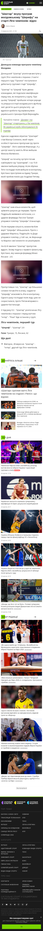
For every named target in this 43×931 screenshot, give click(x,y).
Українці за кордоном (10, 828)
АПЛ (23, 831)
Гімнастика (6, 864)
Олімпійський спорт (9, 867)
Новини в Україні (19, 9)
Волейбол (26, 828)
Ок (21, 927)
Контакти (5, 881)
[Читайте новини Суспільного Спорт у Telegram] (14, 904)
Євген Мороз (10, 26)
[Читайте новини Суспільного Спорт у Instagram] (22, 904)
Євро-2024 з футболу (9, 861)
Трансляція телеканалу (10, 818)
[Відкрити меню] (41, 3)
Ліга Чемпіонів (6, 9)
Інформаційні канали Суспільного (31, 891)
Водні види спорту (9, 871)
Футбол (29, 9)
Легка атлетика (28, 824)
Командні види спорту (32, 848)
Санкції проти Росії (9, 831)
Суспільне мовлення (9, 884)
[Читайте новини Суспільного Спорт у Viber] (18, 904)
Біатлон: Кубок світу (9, 814)
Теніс (24, 821)
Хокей (24, 871)
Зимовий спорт (7, 857)
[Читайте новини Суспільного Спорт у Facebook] (2, 904)
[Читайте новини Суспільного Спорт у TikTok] (26, 904)
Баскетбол (26, 857)
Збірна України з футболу (7, 853)
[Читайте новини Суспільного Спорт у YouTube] (6, 904)
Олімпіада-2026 (7, 835)
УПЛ (23, 818)
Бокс (24, 861)
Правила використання (28, 885)
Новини (25, 814)
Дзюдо (25, 867)
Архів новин (27, 881)
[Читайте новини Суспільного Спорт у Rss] (10, 904)
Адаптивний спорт (9, 848)
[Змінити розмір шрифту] (40, 31)
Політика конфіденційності (8, 891)
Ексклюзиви (6, 821)
